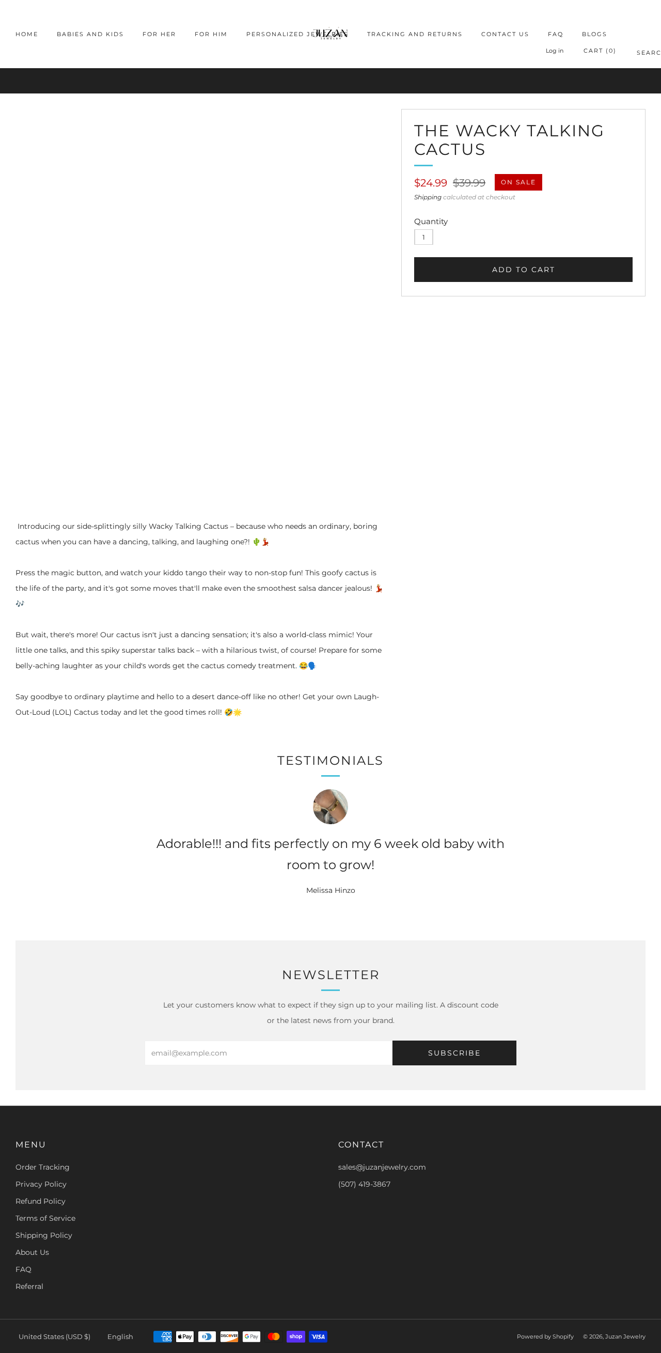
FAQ (555, 34)
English (120, 1337)
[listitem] (330, 80)
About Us (32, 1252)
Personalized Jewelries (297, 34)
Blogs (594, 34)
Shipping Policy (43, 1235)
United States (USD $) (54, 1337)
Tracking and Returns (415, 34)
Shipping (428, 197)
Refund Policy (40, 1201)
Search (641, 54)
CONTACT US (505, 34)
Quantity (431, 221)
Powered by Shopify (545, 1336)
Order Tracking (42, 1167)
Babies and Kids (90, 34)
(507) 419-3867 (364, 1184)
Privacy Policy (41, 1184)
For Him (211, 34)
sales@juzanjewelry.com (382, 1167)
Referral (29, 1286)
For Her (159, 34)
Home (26, 34)
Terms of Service (45, 1218)
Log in (554, 50)
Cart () (600, 50)
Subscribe (454, 1053)
